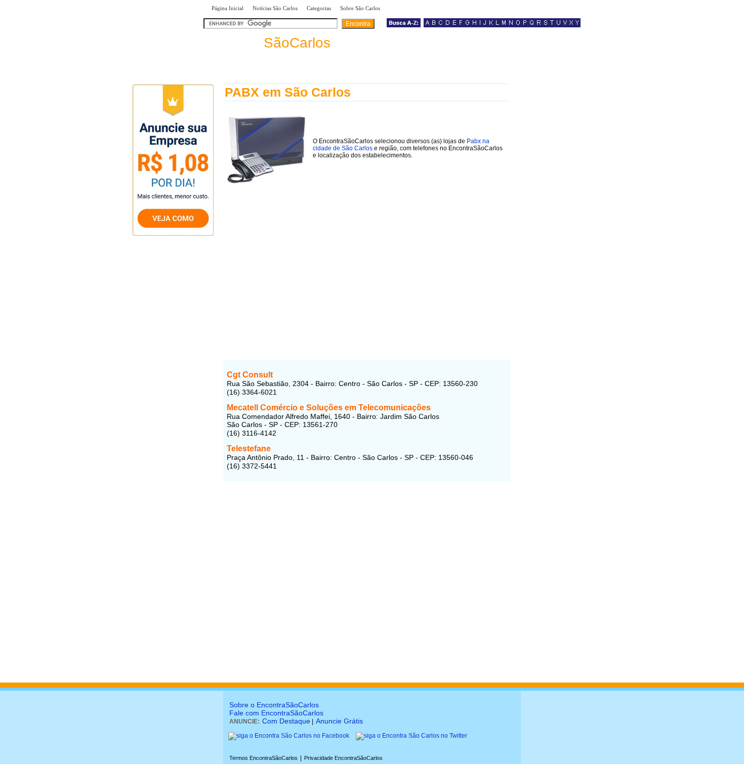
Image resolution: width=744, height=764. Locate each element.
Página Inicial (227, 8)
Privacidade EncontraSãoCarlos (343, 758)
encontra (269, 43)
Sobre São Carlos (360, 8)
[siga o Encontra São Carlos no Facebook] (288, 735)
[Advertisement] (367, 257)
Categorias (319, 8)
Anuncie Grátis (339, 721)
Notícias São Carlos (275, 8)
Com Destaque (286, 721)
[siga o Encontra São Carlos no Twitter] (411, 735)
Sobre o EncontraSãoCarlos (274, 705)
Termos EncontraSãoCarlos (263, 758)
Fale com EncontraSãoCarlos (276, 713)
